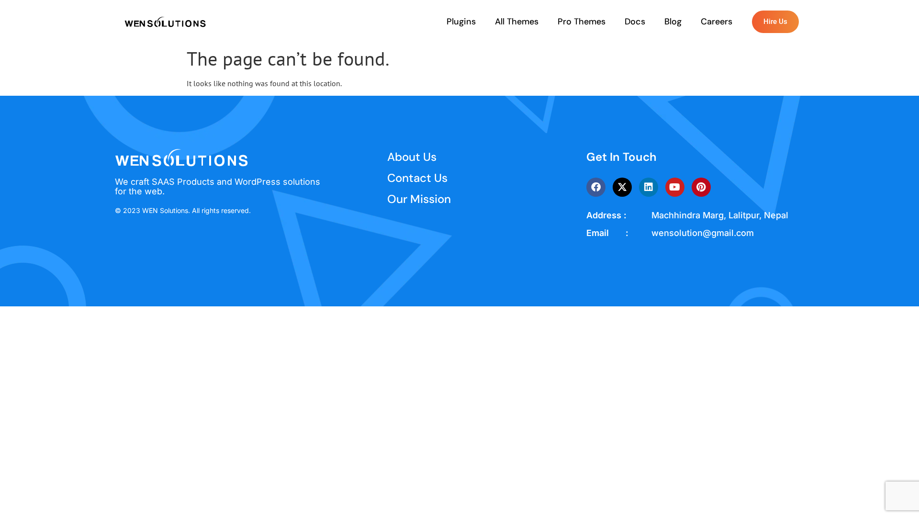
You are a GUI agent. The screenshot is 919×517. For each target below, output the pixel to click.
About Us (412, 156)
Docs (635, 21)
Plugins (461, 21)
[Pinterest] (701, 187)
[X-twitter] (622, 187)
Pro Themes (581, 21)
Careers (716, 21)
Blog (673, 21)
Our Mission (419, 198)
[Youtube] (674, 187)
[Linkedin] (648, 187)
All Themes (516, 21)
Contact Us (417, 177)
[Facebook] (595, 187)
